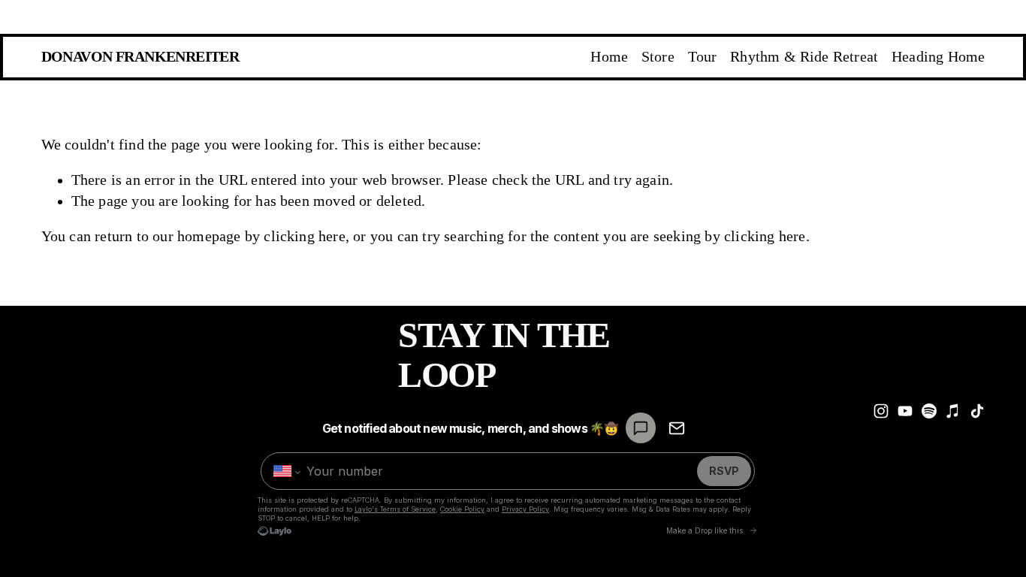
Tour (702, 57)
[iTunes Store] (953, 410)
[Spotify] (929, 410)
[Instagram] (881, 410)
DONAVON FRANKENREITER (140, 57)
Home (609, 57)
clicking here (305, 236)
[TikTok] (977, 410)
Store (657, 57)
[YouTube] (905, 410)
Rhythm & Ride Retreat (804, 57)
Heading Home (938, 57)
